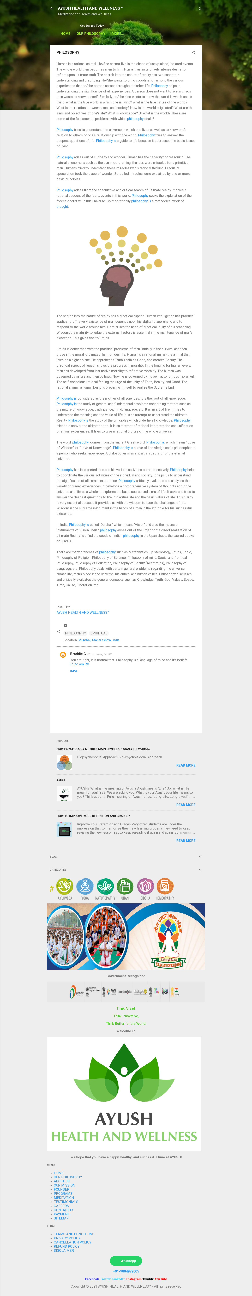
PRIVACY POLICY (67, 1238)
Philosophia (155, 442)
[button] (193, 52)
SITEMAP (61, 1218)
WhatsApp (128, 1261)
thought (62, 207)
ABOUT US (62, 1181)
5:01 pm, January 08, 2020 (99, 654)
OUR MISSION (64, 1185)
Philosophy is (106, 141)
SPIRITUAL (99, 633)
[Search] (200, 9)
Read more (185, 765)
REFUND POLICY (67, 1246)
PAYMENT (62, 1214)
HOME (65, 34)
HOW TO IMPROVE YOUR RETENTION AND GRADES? (93, 816)
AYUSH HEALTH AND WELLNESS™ (90, 8)
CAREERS (61, 1206)
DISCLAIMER (64, 1250)
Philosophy (159, 86)
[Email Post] (65, 626)
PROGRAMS (63, 1194)
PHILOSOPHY (75, 633)
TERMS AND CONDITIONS (74, 1234)
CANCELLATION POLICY (72, 1242)
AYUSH (62, 780)
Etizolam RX (79, 664)
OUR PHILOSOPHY (91, 34)
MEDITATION (64, 1198)
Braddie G (78, 654)
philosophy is (141, 201)
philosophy (135, 119)
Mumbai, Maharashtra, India (98, 640)
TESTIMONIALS (66, 1202)
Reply (73, 670)
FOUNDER (61, 1189)
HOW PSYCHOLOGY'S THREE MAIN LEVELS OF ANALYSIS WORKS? (103, 749)
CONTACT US (64, 1210)
